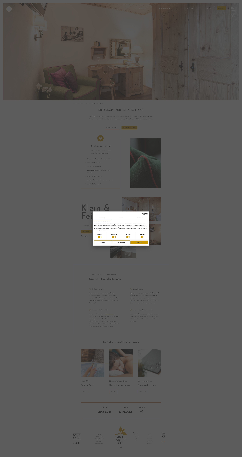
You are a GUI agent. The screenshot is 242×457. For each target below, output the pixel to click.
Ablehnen (103, 242)
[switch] (114, 237)
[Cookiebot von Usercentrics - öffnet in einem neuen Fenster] (142, 214)
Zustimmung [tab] (102, 217)
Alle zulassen (139, 242)
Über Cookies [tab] (140, 217)
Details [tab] (121, 217)
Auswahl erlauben (121, 242)
